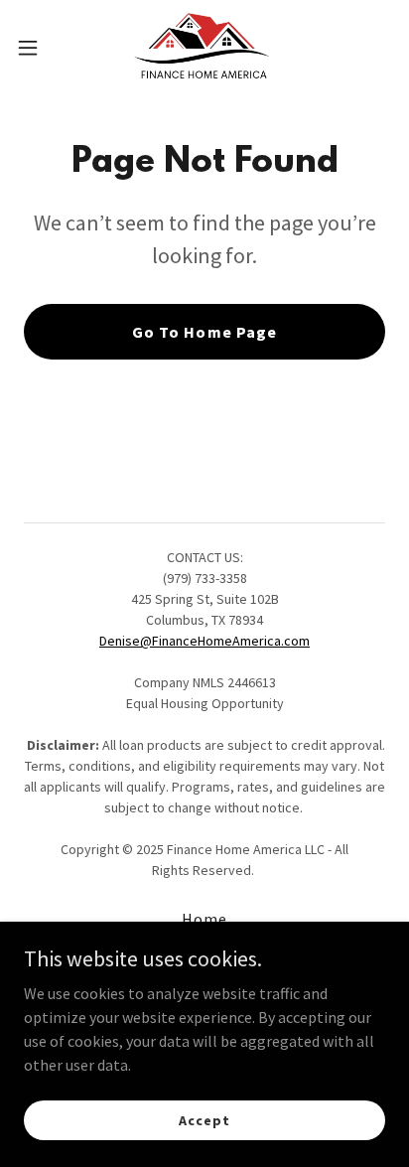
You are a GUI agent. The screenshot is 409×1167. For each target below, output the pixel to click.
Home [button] (204, 919)
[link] (204, 47)
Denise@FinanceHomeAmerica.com (204, 641)
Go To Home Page (204, 332)
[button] (37, 48)
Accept (204, 1119)
